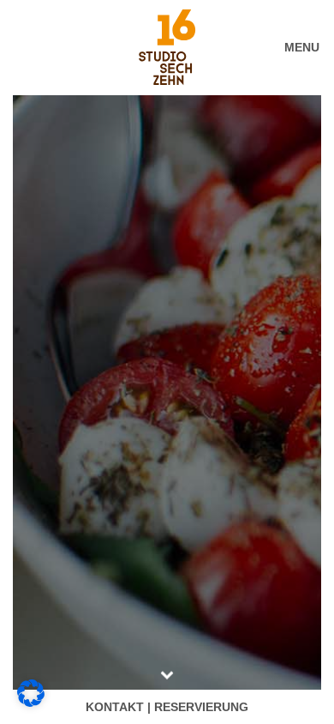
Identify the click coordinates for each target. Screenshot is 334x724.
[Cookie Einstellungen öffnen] (31, 702)
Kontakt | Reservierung (167, 707)
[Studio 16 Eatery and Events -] (167, 46)
